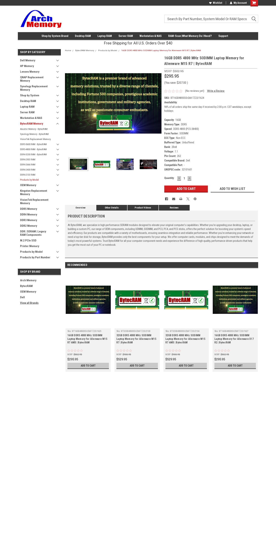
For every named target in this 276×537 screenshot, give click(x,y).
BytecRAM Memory (31, 123)
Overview (80, 207)
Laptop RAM (104, 36)
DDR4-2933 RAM (27, 159)
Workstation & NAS (151, 36)
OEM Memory (28, 185)
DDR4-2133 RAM (27, 174)
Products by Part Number (35, 257)
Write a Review (216, 90)
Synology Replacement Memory (34, 88)
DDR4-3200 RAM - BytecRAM (33, 154)
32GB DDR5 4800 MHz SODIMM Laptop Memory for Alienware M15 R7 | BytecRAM (136, 339)
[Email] (173, 198)
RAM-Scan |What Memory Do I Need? (190, 36)
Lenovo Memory (29, 71)
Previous (68, 103)
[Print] (180, 198)
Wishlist (217, 2)
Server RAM (125, 36)
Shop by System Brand (54, 36)
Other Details (112, 207)
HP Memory (27, 66)
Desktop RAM (83, 36)
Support (223, 36)
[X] (187, 198)
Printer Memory (29, 246)
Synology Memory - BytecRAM (34, 134)
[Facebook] (166, 198)
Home (68, 50)
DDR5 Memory (28, 209)
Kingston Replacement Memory (33, 192)
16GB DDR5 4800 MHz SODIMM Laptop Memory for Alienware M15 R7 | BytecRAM (161, 50)
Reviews (174, 207)
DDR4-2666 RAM (27, 164)
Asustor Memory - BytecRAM (34, 129)
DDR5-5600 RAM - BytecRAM (33, 144)
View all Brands (29, 303)
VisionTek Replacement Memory (35, 139)
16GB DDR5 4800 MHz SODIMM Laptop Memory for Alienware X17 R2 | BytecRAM (234, 339)
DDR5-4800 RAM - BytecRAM (33, 149)
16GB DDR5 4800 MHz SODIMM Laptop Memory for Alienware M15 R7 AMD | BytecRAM (87, 339)
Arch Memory (28, 280)
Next (157, 103)
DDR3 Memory (28, 220)
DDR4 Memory (28, 214)
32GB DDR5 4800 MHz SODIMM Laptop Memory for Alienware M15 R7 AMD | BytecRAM (185, 339)
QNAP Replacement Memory (32, 79)
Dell (22, 297)
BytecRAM (26, 286)
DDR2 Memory (28, 225)
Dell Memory (27, 60)
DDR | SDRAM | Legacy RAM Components (33, 233)
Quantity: (169, 178)
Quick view (88, 325)
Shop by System (29, 95)
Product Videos (143, 207)
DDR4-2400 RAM (27, 169)
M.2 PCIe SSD (28, 240)
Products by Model (29, 179)
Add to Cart (88, 365)
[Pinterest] (195, 198)
